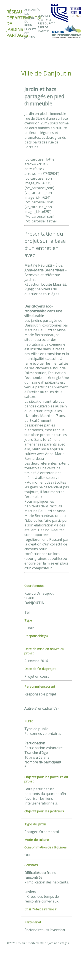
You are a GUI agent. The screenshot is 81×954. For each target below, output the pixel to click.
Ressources (46, 23)
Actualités (32, 10)
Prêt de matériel (44, 29)
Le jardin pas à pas (44, 17)
